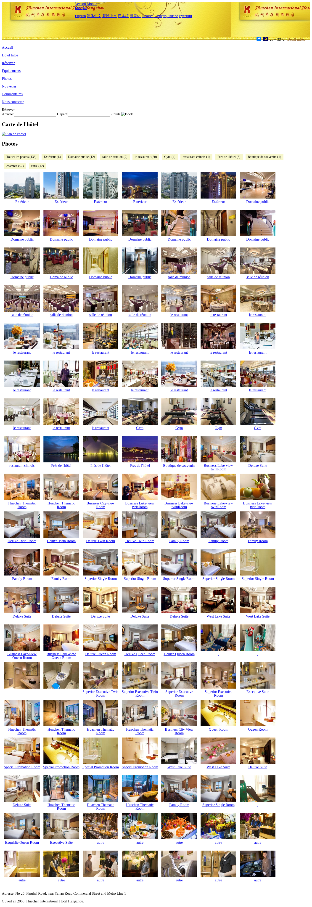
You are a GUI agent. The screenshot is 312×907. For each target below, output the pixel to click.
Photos (7, 78)
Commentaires (12, 94)
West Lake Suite (218, 616)
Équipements (11, 71)
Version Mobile (86, 4)
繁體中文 (109, 16)
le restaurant (179, 315)
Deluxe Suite (257, 465)
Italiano (172, 16)
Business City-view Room (101, 505)
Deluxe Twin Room (22, 541)
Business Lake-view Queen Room (22, 656)
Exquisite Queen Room (22, 842)
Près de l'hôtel (61, 465)
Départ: (62, 114)
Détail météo (296, 39)
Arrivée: (8, 114)
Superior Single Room (101, 579)
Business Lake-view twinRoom (218, 467)
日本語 (123, 16)
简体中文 (94, 16)
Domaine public (257, 202)
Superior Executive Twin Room (100, 693)
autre (100, 842)
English (80, 16)
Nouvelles (9, 86)
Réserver (8, 63)
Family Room (179, 541)
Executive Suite (257, 692)
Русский (185, 16)
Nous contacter (13, 102)
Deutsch (147, 16)
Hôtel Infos (10, 55)
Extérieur (22, 202)
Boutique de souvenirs (179, 465)
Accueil (7, 47)
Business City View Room (179, 731)
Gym (139, 428)
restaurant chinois (21, 465)
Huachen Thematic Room (22, 505)
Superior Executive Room (179, 693)
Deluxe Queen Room (100, 654)
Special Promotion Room (22, 767)
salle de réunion (179, 277)
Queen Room (218, 729)
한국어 (135, 16)
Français (81, 8)
